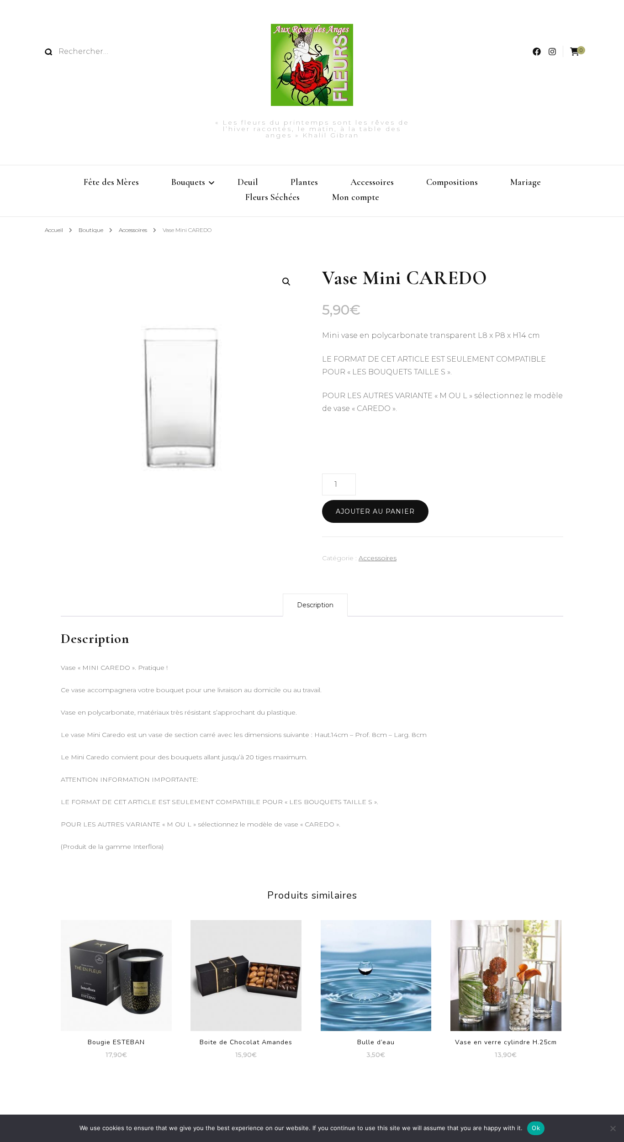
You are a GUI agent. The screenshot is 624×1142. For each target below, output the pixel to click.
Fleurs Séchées (272, 197)
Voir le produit (376, 972)
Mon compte (355, 197)
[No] (612, 1128)
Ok (536, 1127)
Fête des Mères (111, 182)
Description (315, 605)
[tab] (315, 605)
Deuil (248, 182)
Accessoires (372, 182)
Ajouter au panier (375, 511)
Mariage (525, 182)
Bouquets (188, 182)
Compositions (452, 182)
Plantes (304, 182)
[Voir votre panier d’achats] (574, 51)
